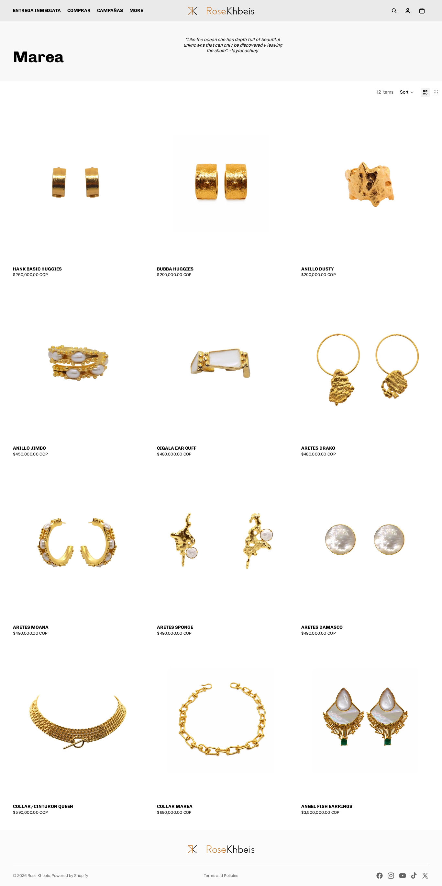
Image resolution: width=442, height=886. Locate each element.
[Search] (394, 11)
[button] (407, 92)
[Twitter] (425, 876)
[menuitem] (136, 11)
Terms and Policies (221, 875)
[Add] (129, 251)
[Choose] (273, 430)
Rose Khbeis (39, 875)
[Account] (408, 11)
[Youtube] (402, 876)
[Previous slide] (168, 362)
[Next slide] (273, 362)
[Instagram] (391, 876)
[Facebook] (379, 876)
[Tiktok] (414, 876)
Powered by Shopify (69, 875)
